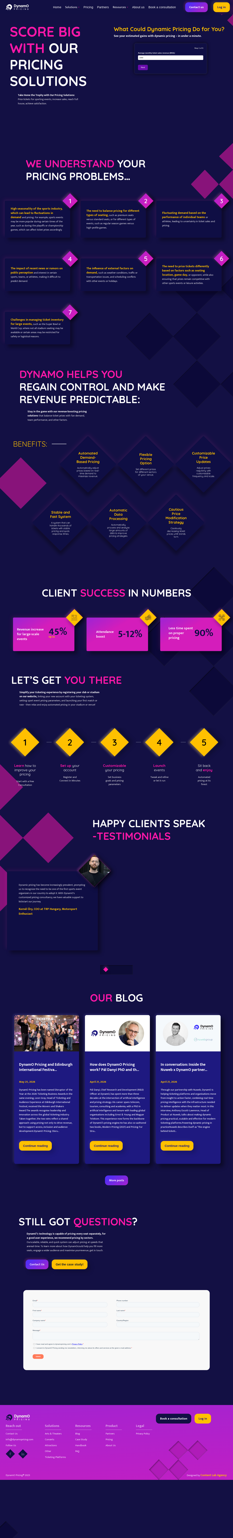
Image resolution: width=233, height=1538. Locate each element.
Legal (140, 1426)
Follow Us (11, 1445)
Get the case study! (69, 1264)
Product (112, 1426)
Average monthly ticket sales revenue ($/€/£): (156, 53)
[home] (17, 7)
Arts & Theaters (53, 1434)
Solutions (52, 1426)
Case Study (81, 1439)
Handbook (80, 1445)
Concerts (49, 1439)
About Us (111, 1445)
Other (48, 1451)
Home (57, 7)
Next (143, 67)
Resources (83, 1426)
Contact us (196, 7)
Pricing (88, 7)
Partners (103, 7)
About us (138, 7)
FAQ (77, 1451)
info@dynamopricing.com (19, 1439)
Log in (221, 7)
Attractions (51, 1445)
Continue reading (35, 1145)
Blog (77, 1434)
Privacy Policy (143, 1434)
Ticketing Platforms (55, 1457)
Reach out (13, 1426)
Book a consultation (162, 7)
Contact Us (37, 1264)
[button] (72, 7)
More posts (116, 1180)
